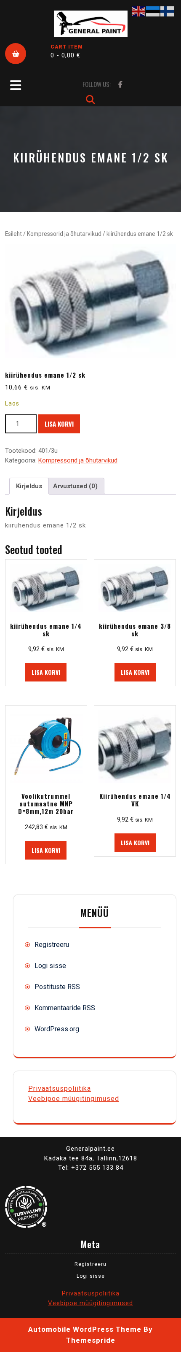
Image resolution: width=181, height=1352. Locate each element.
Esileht (13, 233)
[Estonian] (153, 11)
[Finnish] (167, 11)
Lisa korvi (59, 423)
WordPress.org (57, 1029)
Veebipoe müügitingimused (73, 1099)
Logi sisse (50, 966)
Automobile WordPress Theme (84, 1329)
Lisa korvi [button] (46, 672)
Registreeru (52, 945)
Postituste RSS (57, 987)
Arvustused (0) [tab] (75, 486)
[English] (139, 11)
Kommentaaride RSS (65, 1008)
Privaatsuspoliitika (59, 1088)
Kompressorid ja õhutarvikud (64, 233)
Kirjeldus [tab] (29, 486)
